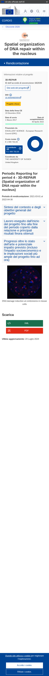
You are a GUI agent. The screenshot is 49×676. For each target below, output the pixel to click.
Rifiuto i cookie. (24, 672)
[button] (31, 11)
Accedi (25, 11)
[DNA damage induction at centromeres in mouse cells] (24, 282)
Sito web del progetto (17, 89)
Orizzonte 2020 (13, 27)
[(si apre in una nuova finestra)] (11, 10)
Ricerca (38, 11)
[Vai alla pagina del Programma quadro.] (24, 36)
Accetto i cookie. (24, 665)
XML (26, 323)
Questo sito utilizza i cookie (18, 656)
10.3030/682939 (12, 98)
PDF (26, 331)
